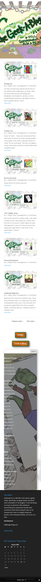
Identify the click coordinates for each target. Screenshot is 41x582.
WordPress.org (9, 465)
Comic (14, 86)
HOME (20, 335)
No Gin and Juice (10, 178)
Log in (6, 455)
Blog (9, 86)
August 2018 (8, 397)
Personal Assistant (11, 260)
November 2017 (9, 425)
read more (7, 103)
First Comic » (31, 321)
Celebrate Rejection (11, 293)
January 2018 (8, 419)
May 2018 (7, 406)
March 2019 (8, 384)
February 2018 (8, 416)
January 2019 (8, 387)
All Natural (8, 84)
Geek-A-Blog (21, 343)
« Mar (6, 567)
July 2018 (7, 400)
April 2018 (7, 410)
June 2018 (7, 403)
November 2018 (9, 391)
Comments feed (9, 461)
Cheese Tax (8, 131)
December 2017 (9, 422)
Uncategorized (21, 86)
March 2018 (8, 413)
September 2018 (9, 394)
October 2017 (8, 429)
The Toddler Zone (11, 213)
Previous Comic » (17, 321)
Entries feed (7, 458)
